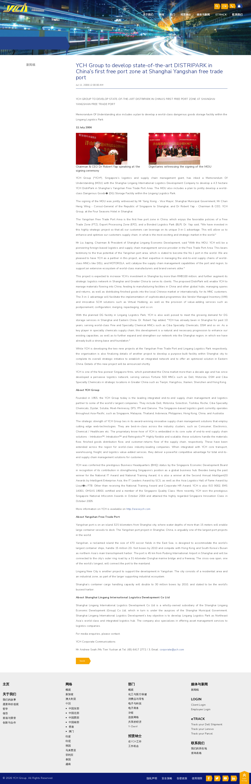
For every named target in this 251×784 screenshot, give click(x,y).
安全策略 (167, 778)
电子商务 (133, 708)
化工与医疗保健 (137, 694)
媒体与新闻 (203, 14)
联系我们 (237, 14)
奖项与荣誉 (9, 718)
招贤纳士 (186, 14)
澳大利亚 (71, 699)
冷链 (131, 712)
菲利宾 (69, 755)
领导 (5, 713)
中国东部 (74, 708)
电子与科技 (134, 703)
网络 (161, 14)
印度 (68, 736)
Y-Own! (133, 726)
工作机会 (133, 746)
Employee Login (201, 709)
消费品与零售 (136, 699)
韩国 (68, 745)
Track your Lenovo (202, 729)
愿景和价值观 (11, 704)
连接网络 (133, 717)
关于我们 (148, 14)
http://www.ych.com (138, 509)
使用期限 (197, 778)
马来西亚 (71, 750)
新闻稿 (30, 65)
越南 (68, 764)
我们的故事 (9, 699)
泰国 (68, 759)
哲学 (5, 709)
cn (224, 6)
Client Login (198, 705)
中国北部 (74, 713)
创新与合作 (9, 722)
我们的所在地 (199, 748)
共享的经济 (134, 722)
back (82, 660)
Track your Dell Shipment (206, 724)
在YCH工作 (135, 741)
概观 (68, 690)
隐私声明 (152, 778)
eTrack (221, 14)
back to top (244, 779)
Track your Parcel (202, 733)
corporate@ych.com (172, 649)
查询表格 (196, 753)
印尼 (68, 741)
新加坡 (69, 694)
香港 (71, 727)
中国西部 (74, 717)
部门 (172, 14)
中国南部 (74, 722)
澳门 (71, 731)
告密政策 (182, 778)
